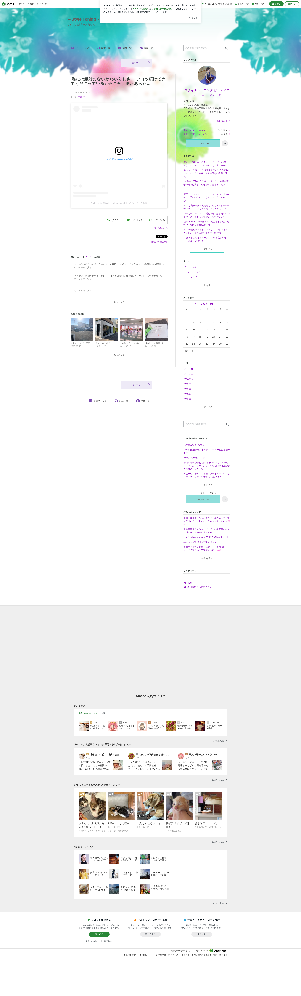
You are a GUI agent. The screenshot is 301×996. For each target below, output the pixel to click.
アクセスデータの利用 (180, 955)
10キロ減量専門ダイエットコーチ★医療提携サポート (206, 451)
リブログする (159, 220)
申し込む (202, 934)
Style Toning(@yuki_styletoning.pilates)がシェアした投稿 (119, 203)
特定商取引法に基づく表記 (205, 955)
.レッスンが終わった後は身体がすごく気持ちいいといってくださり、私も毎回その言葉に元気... (206, 173)
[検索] (227, 48)
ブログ (81, 97)
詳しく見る (150, 934)
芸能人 (105, 713)
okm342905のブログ (194, 457)
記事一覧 (105, 48)
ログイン (292, 4)
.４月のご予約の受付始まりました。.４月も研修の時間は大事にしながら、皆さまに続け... (206, 183)
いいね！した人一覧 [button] (159, 227)
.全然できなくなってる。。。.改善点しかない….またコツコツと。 (204, 239)
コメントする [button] (137, 220)
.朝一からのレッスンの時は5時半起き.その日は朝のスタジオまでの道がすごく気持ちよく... (206, 215)
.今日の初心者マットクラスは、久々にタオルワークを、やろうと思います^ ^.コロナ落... (206, 231)
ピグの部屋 (215, 95)
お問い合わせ (147, 955)
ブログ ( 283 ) (190, 267)
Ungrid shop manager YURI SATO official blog (206, 537)
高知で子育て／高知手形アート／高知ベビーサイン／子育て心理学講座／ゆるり (206, 548)
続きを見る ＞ (223, 120)
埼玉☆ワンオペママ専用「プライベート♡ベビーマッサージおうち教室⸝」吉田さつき (206, 475)
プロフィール (199, 95)
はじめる (99, 934)
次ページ (136, 62)
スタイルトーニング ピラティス (207, 90)
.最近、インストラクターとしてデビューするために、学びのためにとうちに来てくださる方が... (206, 197)
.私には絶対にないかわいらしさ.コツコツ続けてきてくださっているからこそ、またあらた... (118, 81)
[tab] (89, 713)
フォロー (204, 143)
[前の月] (195, 304)
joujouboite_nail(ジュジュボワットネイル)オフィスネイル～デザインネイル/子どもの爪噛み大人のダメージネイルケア (206, 465)
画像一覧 (127, 48)
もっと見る (119, 302)
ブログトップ (82, 48)
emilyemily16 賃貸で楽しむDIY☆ (199, 542)
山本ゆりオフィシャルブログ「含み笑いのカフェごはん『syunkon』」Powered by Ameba (206, 521)
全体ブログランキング (194, 130)
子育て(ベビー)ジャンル (195, 134)
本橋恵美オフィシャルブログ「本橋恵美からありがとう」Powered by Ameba (206, 531)
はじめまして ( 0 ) (192, 272)
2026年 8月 (207, 303)
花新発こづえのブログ (194, 444)
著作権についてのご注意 (199, 587)
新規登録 (276, 4)
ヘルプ (224, 955)
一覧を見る (206, 248)
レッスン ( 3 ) (190, 277)
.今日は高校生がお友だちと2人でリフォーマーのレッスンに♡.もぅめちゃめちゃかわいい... (206, 207)
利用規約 (162, 955)
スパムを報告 (131, 955)
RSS (189, 582)
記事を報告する (161, 242)
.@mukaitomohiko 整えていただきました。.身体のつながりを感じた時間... (206, 223)
